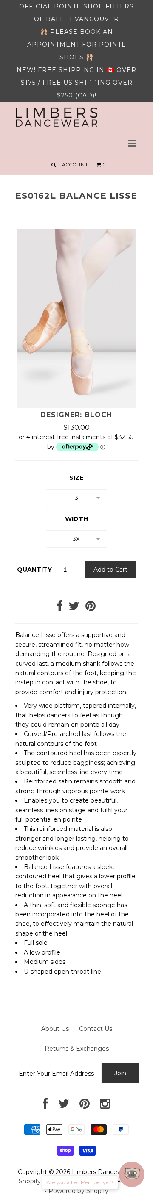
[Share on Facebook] (59, 608)
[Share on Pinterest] (90, 608)
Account (75, 165)
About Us (55, 1028)
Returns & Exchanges (77, 1048)
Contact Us (95, 1028)
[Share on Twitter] (73, 608)
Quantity (34, 569)
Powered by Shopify (78, 1191)
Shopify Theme (41, 1181)
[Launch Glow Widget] (131, 1174)
